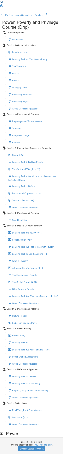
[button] (2, 2)
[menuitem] (2, 6)
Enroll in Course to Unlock (31, 448)
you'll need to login (43, 444)
